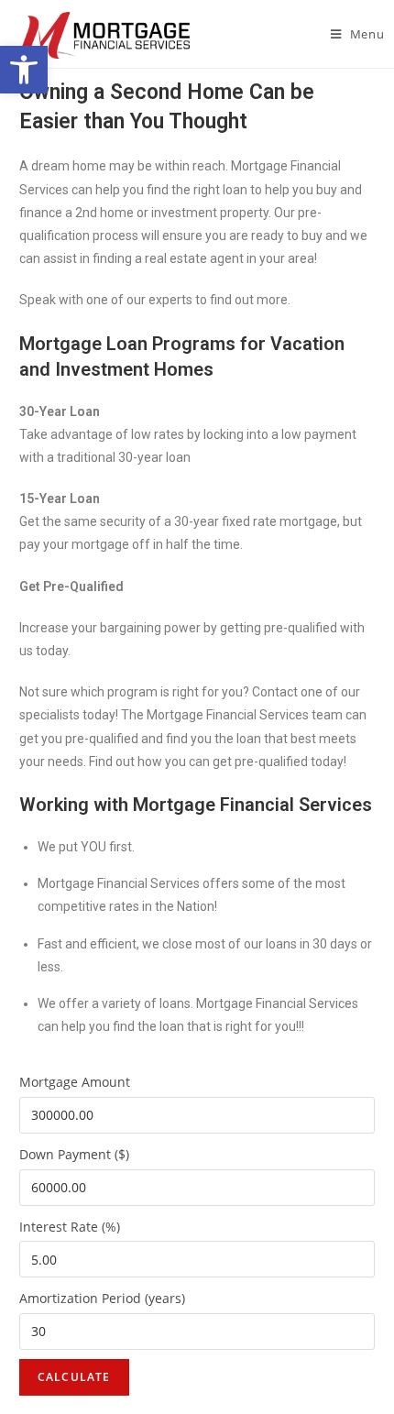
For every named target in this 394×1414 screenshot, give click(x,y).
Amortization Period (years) (102, 1298)
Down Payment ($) (74, 1154)
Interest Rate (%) (69, 1226)
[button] (24, 69)
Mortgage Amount (74, 1082)
